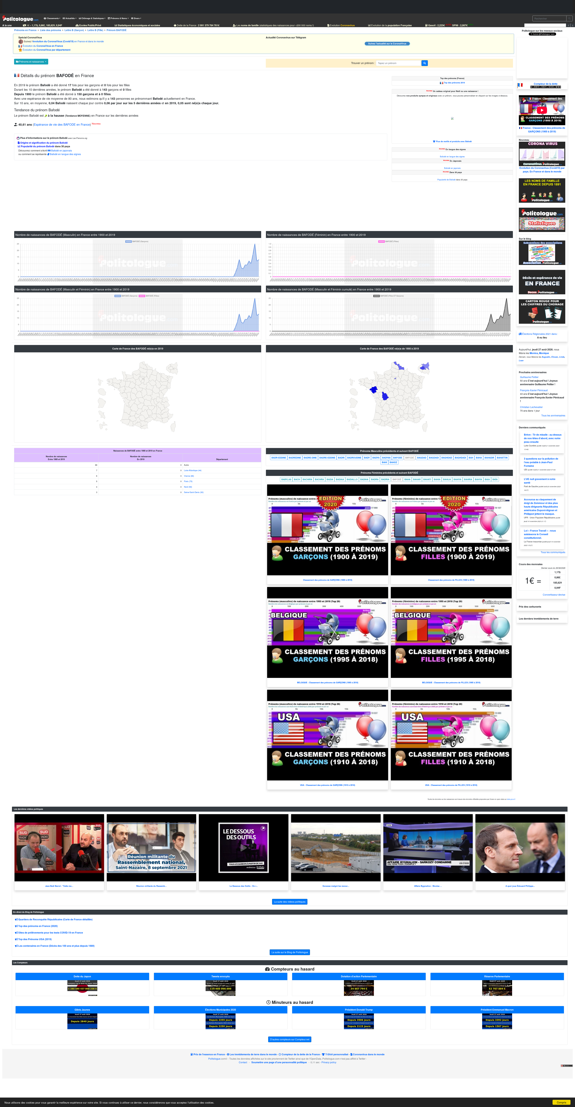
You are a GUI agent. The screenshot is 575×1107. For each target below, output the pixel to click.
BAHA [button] (479, 457)
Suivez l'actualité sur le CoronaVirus (387, 43)
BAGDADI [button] (434, 457)
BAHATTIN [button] (502, 457)
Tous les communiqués (553, 552)
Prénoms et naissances (31, 61)
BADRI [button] (341, 457)
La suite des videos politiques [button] (289, 901)
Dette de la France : (197, 25)
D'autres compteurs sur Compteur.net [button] (289, 1039)
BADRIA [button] (385, 479)
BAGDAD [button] (421, 457)
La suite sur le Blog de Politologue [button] (290, 952)
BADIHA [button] (364, 479)
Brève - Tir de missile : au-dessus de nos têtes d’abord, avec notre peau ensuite (543, 438)
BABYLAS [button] (286, 479)
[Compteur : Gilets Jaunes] (82, 1021)
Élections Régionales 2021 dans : (540, 334)
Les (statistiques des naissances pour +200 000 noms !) (275, 25)
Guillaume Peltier (529, 377)
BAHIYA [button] (457, 479)
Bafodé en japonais (61, 150)
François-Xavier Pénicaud (534, 390)
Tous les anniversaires (553, 415)
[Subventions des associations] (542, 252)
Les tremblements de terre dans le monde (253, 1054)
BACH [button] (297, 479)
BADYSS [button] (386, 457)
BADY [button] (367, 457)
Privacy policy (328, 1062)
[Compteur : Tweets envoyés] (221, 987)
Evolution (342, 25)
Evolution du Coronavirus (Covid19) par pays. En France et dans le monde (542, 169)
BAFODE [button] (397, 457)
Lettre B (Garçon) (74, 30)
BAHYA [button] (478, 479)
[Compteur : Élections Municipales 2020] (221, 1021)
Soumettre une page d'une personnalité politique (279, 1062)
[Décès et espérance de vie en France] (542, 282)
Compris (561, 1102)
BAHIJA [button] (447, 479)
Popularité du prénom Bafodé (37, 146)
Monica (534, 353)
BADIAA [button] (340, 479)
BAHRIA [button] (468, 479)
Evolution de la (391, 25)
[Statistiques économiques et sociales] (542, 219)
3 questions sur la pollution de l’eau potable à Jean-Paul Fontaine (541, 462)
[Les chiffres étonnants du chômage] (542, 311)
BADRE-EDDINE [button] (327, 457)
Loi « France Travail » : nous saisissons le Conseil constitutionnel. (540, 534)
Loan (521, 360)
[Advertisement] (287, 6)
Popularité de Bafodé (446, 179)
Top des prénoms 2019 (454, 82)
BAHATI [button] (427, 479)
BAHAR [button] (417, 479)
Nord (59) (188, 486)
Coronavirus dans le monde (368, 1054)
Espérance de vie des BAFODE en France (62, 124)
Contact (243, 1062)
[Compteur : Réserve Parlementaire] (497, 987)
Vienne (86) (189, 475)
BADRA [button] (375, 479)
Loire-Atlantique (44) (192, 470)
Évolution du (43, 46)
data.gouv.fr (511, 799)
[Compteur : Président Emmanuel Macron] (497, 1021)
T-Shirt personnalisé (336, 1054)
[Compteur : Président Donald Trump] (359, 1021)
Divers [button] (136, 18)
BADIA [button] (330, 479)
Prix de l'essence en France (209, 1054)
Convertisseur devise (554, 594)
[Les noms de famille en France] (542, 190)
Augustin (546, 357)
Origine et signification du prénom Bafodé (44, 142)
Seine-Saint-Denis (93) (193, 492)
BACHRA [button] (319, 479)
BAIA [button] (487, 479)
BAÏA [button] (495, 479)
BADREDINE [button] (295, 457)
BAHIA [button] (437, 479)
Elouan (554, 357)
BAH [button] (471, 457)
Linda (561, 357)
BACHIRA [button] (307, 479)
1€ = (44, 25)
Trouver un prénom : (363, 63)
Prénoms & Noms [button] (118, 18)
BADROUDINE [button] (354, 457)
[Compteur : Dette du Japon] (82, 987)
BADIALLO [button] (352, 479)
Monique (544, 353)
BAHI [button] (384, 462)
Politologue (214, 1058)
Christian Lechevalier (531, 407)
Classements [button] (52, 18)
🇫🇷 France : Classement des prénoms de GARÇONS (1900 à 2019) (542, 129)
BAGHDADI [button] (460, 457)
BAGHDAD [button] (446, 457)
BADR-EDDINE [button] (278, 457)
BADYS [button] (375, 457)
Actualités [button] (70, 18)
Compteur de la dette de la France (300, 1054)
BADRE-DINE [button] (310, 457)
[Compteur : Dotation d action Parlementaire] (359, 987)
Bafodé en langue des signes (65, 154)
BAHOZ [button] (393, 462)
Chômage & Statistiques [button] (92, 18)
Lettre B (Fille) (95, 30)
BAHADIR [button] (489, 457)
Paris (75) (188, 481)
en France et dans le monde (68, 41)
